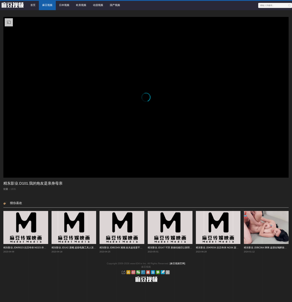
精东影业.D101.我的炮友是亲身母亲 (33, 183)
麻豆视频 (47, 5)
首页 (32, 5)
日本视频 (64, 5)
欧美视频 (81, 5)
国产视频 (115, 5)
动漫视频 (98, 5)
